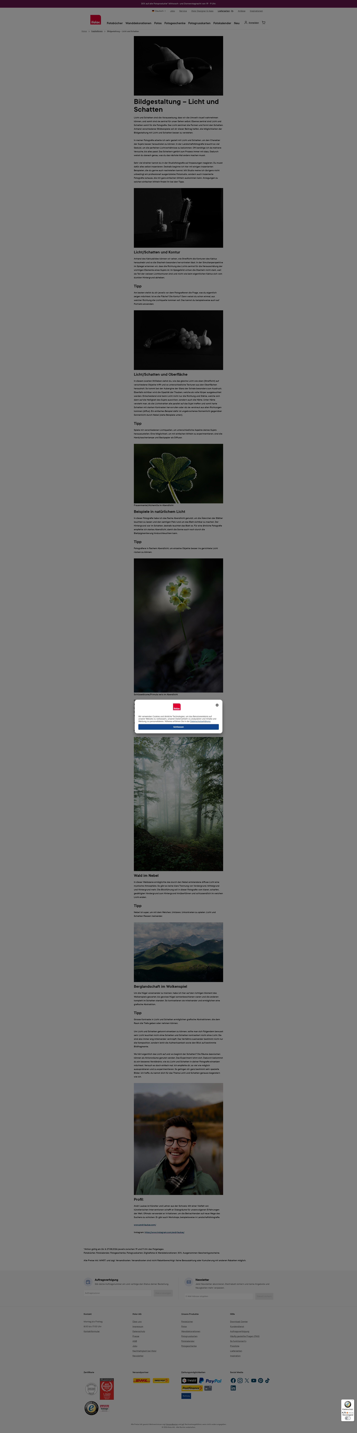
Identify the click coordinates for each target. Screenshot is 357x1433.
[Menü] (352, 1401)
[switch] (348, 1418)
